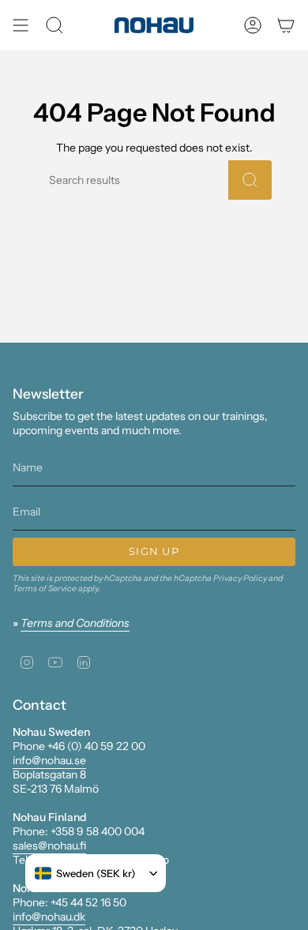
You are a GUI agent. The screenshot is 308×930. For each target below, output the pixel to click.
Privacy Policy (240, 578)
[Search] (250, 180)
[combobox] (85, 873)
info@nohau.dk (49, 916)
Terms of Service (45, 588)
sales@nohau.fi (49, 845)
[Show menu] (20, 25)
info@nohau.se (49, 760)
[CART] (285, 25)
